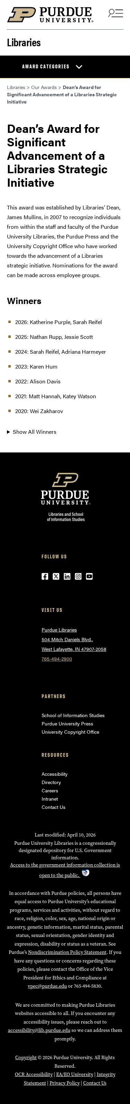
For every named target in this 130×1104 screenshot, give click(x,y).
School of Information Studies (73, 715)
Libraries (24, 41)
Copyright (26, 1057)
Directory (51, 782)
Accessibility (55, 773)
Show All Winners (35, 432)
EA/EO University (74, 1074)
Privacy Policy (65, 1083)
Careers (50, 790)
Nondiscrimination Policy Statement (67, 952)
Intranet (50, 798)
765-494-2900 (57, 658)
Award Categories (46, 66)
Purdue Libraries (59, 629)
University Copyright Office (70, 731)
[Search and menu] (114, 12)
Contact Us (54, 806)
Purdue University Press (67, 723)
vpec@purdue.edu (47, 986)
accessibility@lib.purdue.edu (39, 1030)
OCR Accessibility (34, 1074)
